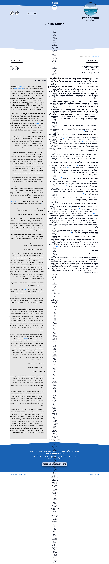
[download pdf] (12, 68)
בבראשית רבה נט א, (33, 356)
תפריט (54, 3)
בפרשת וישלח (14, 113)
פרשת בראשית (80, 203)
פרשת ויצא (95, 56)
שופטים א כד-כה (87, 150)
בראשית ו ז (76, 207)
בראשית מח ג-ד (74, 106)
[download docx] (17, 68)
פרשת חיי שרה (25, 356)
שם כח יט (25, 418)
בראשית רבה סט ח (91, 125)
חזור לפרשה (92, 60)
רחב (26, 289)
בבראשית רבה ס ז (26, 238)
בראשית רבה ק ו (26, 236)
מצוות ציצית (18, 329)
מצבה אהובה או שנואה (19, 88)
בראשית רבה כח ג (92, 203)
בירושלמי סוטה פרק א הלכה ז (27, 225)
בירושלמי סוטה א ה (35, 236)
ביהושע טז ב (40, 129)
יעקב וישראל (37, 124)
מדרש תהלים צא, (19, 266)
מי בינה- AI (31, 13)
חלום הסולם (22, 86)
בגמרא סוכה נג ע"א (24, 350)
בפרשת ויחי (30, 432)
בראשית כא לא (39, 97)
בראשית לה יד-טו (24, 118)
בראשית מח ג (85, 244)
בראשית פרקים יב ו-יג (38, 102)
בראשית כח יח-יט (81, 83)
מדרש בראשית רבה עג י (15, 393)
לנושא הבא (18, 60)
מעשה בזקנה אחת (23, 338)
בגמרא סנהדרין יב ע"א (19, 297)
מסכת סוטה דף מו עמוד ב (89, 178)
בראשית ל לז (88, 174)
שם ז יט (51, 244)
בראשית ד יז (34, 106)
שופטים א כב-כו (65, 118)
